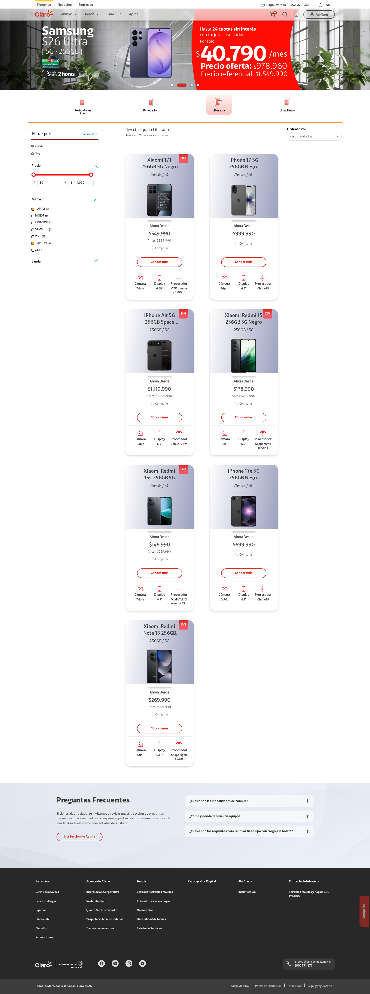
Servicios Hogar (46, 901)
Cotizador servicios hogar (153, 901)
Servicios (66, 14)
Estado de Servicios (149, 928)
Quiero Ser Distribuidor (102, 910)
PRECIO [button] (36, 166)
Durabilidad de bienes (151, 919)
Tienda (89, 14)
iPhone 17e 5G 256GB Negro (244, 475)
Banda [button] (36, 261)
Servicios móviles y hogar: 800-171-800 (310, 894)
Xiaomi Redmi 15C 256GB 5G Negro (159, 475)
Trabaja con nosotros (100, 928)
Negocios (65, 4)
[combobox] (314, 136)
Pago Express (276, 5)
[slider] (33, 175)
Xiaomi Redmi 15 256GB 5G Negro (244, 319)
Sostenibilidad (95, 901)
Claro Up (41, 928)
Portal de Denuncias (268, 986)
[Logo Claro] (44, 13)
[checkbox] (64, 209)
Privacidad (294, 986)
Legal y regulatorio (320, 986)
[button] (272, 15)
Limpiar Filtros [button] (89, 134)
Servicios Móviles (47, 892)
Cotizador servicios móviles (155, 892)
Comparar (161, 248)
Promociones (44, 937)
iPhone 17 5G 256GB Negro (243, 164)
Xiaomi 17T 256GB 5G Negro (159, 164)
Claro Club (113, 14)
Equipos (41, 910)
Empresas (86, 4)
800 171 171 (303, 965)
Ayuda (133, 14)
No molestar (145, 910)
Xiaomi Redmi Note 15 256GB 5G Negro (159, 630)
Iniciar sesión (247, 892)
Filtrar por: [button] (41, 134)
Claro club (42, 919)
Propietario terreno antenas (104, 919)
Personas (44, 4)
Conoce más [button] (159, 262)
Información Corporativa (102, 892)
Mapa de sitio (240, 986)
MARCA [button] (36, 199)
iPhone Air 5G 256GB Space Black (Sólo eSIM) (159, 319)
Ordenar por (296, 129)
